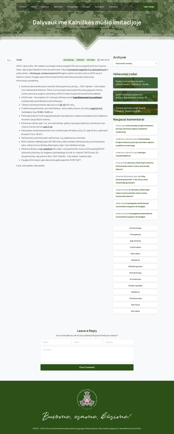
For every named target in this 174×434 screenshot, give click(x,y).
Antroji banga (70, 28)
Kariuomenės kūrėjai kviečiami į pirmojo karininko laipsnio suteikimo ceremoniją (134, 128)
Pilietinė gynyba (135, 266)
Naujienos (135, 260)
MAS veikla (135, 253)
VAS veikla (135, 311)
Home (58, 28)
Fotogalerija (135, 234)
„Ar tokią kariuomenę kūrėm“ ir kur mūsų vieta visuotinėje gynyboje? (132, 179)
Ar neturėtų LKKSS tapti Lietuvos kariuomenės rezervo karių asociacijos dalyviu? (134, 166)
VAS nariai (135, 305)
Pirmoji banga (135, 273)
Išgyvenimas (135, 241)
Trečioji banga (135, 298)
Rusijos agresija (135, 285)
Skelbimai (135, 292)
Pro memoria (135, 279)
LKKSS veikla (135, 247)
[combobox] (135, 63)
